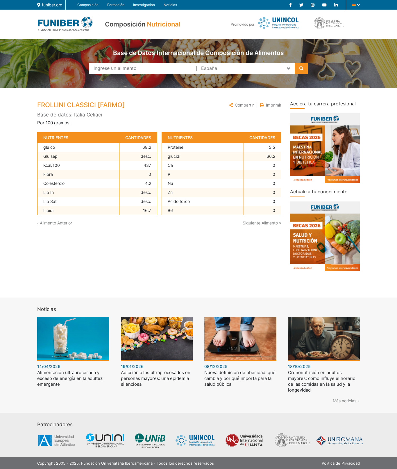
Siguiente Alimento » (262, 222)
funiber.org (52, 4)
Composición (88, 5)
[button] (241, 105)
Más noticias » (346, 400)
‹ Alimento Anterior (54, 222)
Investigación (144, 5)
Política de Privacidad (341, 463)
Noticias (170, 5)
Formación (115, 5)
